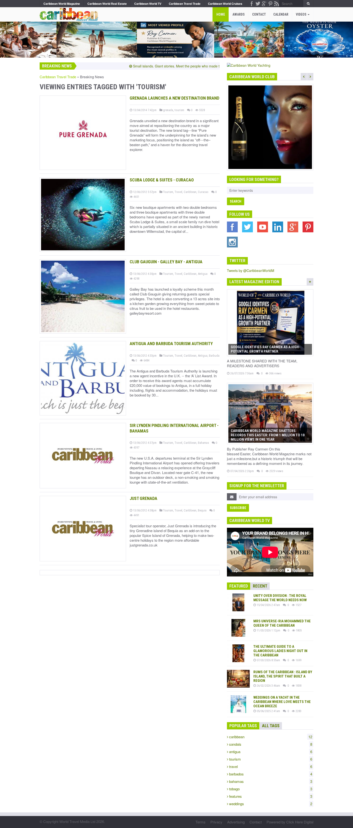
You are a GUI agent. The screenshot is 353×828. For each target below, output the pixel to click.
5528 (201, 110)
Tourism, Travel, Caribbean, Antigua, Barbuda (190, 355)
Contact (259, 14)
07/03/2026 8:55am (268, 660)
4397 (136, 447)
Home (220, 14)
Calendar (280, 14)
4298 (136, 278)
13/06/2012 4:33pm (144, 355)
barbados (270, 773)
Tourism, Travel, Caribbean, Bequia (184, 510)
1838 (298, 685)
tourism (270, 759)
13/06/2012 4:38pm (144, 510)
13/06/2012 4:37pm (144, 442)
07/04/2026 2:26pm (242, 471)
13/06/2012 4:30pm (144, 273)
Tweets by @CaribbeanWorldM (250, 270)
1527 (298, 604)
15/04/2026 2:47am (268, 604)
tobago (270, 788)
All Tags (271, 725)
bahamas (270, 781)
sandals (270, 744)
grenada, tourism (173, 110)
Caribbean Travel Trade (58, 76)
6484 (146, 360)
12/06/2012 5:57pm (144, 191)
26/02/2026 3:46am (268, 685)
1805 (298, 630)
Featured (238, 585)
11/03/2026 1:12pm (268, 630)
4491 (136, 515)
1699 (298, 660)
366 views (274, 373)
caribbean (270, 736)
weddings (270, 803)
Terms (200, 821)
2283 (298, 711)
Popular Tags (243, 725)
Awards (238, 14)
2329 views (276, 471)
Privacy (216, 821)
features (270, 796)
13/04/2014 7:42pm (144, 110)
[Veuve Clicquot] (270, 127)
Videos (301, 14)
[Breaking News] (68, 13)
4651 (136, 196)
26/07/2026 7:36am (242, 373)
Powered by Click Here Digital (290, 821)
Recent (260, 585)
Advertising (236, 821)
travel (270, 766)
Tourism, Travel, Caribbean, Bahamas (185, 442)
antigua (270, 751)
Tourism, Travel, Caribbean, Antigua (184, 273)
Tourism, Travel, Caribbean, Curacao (185, 191)
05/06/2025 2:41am (268, 711)
